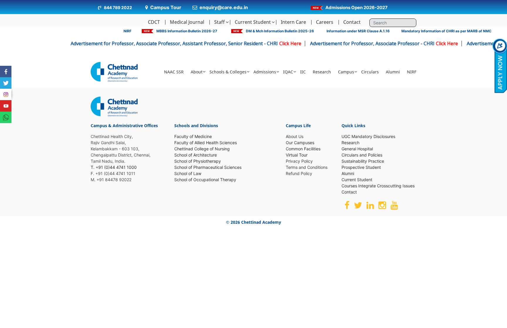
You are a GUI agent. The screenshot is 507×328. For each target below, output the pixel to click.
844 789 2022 (117, 7)
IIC (303, 72)
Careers (324, 22)
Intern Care (293, 22)
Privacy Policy (299, 161)
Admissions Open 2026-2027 (356, 7)
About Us (294, 136)
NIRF (127, 31)
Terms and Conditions (306, 167)
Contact (352, 22)
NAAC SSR (174, 72)
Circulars (370, 72)
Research (322, 72)
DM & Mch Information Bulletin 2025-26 (280, 31)
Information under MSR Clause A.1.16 (358, 31)
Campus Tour (165, 7)
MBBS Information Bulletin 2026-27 (186, 31)
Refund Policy (299, 173)
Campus (346, 72)
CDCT (154, 22)
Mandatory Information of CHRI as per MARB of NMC (446, 31)
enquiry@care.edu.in (224, 7)
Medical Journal (187, 22)
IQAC (288, 72)
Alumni (393, 72)
